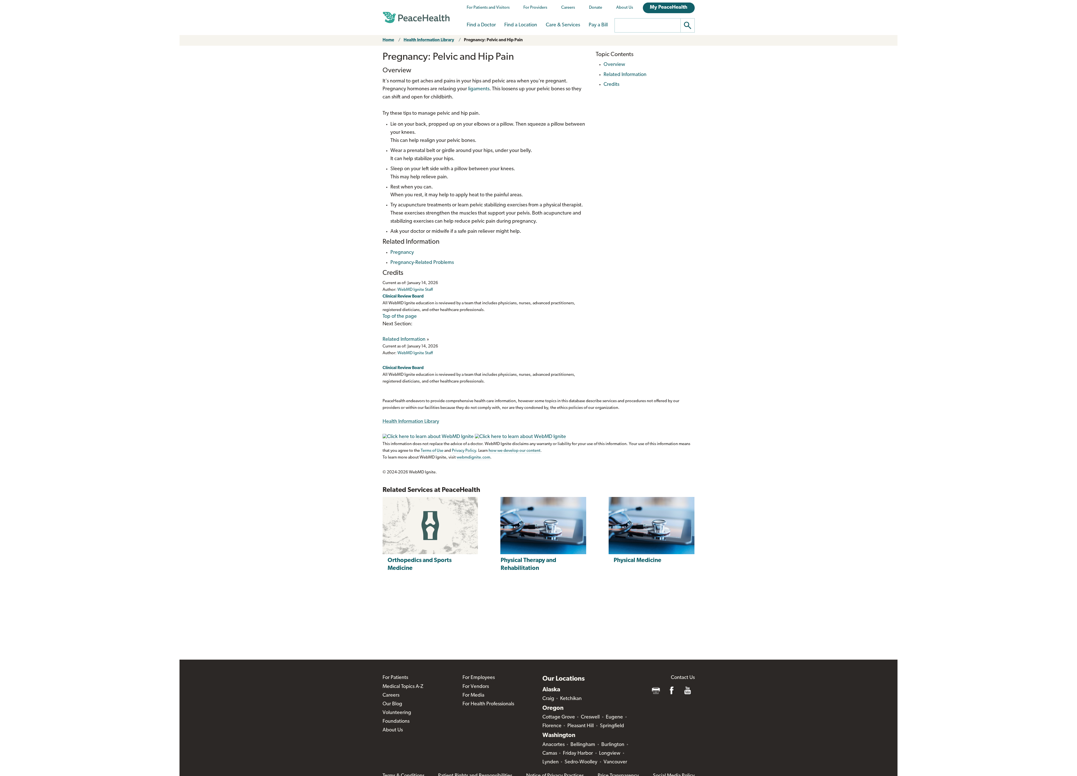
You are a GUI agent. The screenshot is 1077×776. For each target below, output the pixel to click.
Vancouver (615, 762)
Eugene (614, 717)
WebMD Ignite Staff (415, 353)
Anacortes (553, 744)
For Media (473, 695)
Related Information (404, 339)
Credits (611, 84)
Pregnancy (402, 252)
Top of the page (400, 316)
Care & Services (563, 25)
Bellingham (582, 744)
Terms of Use (432, 451)
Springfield (612, 726)
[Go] (688, 25)
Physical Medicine (637, 560)
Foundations (396, 721)
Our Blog (392, 704)
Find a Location (520, 25)
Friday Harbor (578, 753)
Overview (614, 64)
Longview (609, 753)
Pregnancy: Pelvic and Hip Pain (493, 40)
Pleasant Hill (580, 726)
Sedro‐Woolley (581, 762)
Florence (551, 726)
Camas (549, 753)
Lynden (550, 762)
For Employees (478, 677)
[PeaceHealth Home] (416, 17)
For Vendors (475, 686)
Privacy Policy (464, 451)
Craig (548, 698)
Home (388, 40)
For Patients (395, 677)
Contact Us (683, 677)
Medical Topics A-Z (403, 686)
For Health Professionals (488, 704)
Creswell (590, 717)
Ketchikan (571, 698)
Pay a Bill (598, 25)
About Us (624, 8)
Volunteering (397, 712)
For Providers (535, 8)
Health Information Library (429, 40)
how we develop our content (514, 451)
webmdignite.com (473, 457)
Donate (595, 8)
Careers (568, 8)
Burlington (612, 744)
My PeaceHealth (668, 7)
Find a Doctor (481, 25)
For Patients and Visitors (488, 8)
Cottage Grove (558, 717)
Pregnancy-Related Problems (422, 262)
